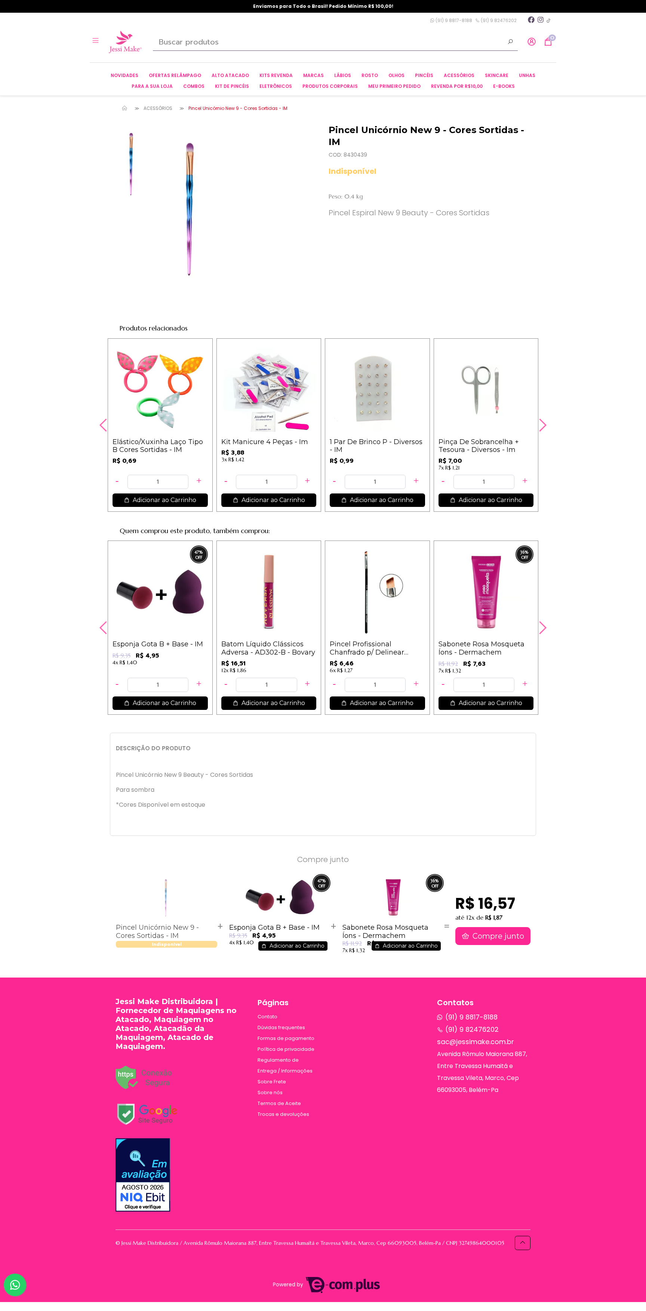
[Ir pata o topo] (522, 1243)
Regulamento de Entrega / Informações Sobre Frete (285, 1070)
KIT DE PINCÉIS (232, 86)
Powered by (289, 1284)
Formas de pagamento (286, 1038)
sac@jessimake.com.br (475, 1041)
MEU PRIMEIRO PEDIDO (394, 86)
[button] (531, 42)
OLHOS (396, 75)
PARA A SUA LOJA (152, 86)
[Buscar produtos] (510, 43)
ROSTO (370, 75)
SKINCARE (496, 75)
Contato (267, 1016)
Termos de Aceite (279, 1103)
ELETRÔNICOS (275, 86)
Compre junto (497, 936)
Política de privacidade (286, 1049)
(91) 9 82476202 (498, 20)
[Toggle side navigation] (96, 41)
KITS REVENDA (276, 75)
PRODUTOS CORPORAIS (330, 86)
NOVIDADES (124, 75)
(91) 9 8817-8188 (453, 20)
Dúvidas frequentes (281, 1027)
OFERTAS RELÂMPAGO (175, 75)
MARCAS (313, 75)
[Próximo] (541, 425)
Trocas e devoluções (283, 1114)
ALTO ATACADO (230, 75)
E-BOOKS (504, 86)
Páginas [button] (273, 1002)
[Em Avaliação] (143, 1175)
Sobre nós (270, 1092)
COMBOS (193, 86)
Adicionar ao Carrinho (163, 500)
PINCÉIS (424, 75)
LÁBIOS (342, 75)
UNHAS (527, 75)
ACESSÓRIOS (459, 75)
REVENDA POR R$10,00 (457, 86)
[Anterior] (104, 425)
